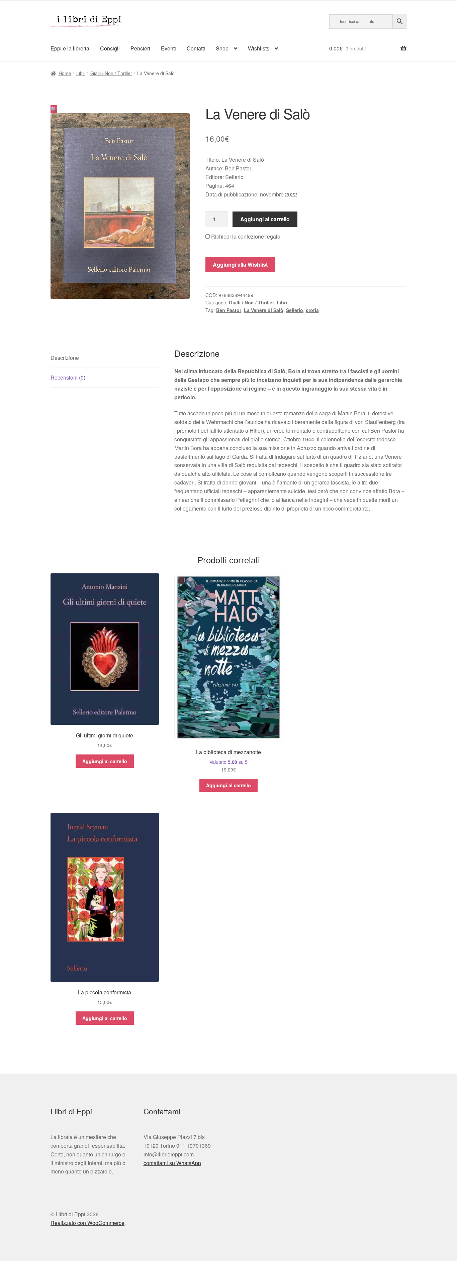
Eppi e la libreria (70, 48)
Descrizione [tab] (65, 358)
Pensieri (140, 48)
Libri (80, 73)
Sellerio (294, 310)
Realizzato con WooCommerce (87, 1223)
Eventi (168, 48)
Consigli (110, 48)
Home (65, 73)
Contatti (196, 48)
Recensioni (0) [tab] (68, 377)
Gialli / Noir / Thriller (111, 73)
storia (312, 310)
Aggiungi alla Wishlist (240, 264)
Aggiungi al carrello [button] (104, 761)
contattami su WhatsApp (172, 1163)
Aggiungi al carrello (265, 219)
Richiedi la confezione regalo (245, 236)
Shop (222, 48)
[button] (54, 109)
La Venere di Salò (263, 310)
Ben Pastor (228, 310)
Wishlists (258, 48)
